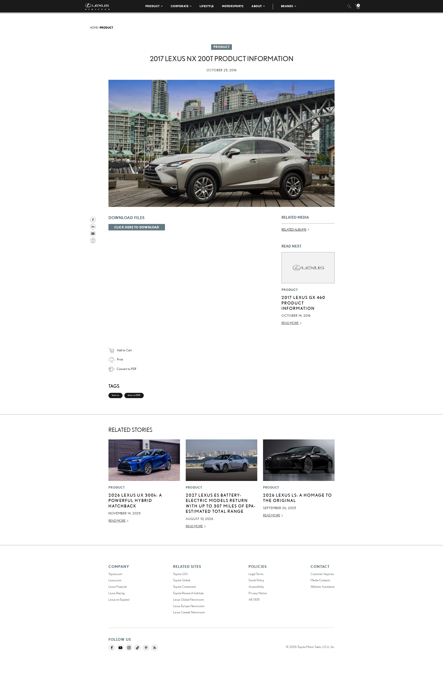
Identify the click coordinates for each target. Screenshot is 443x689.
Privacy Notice (257, 593)
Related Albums (293, 229)
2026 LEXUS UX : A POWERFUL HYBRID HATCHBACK (135, 500)
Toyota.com (115, 574)
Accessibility (256, 586)
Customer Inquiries (322, 574)
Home (94, 27)
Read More (290, 323)
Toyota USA (180, 574)
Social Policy (256, 580)
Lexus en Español (118, 599)
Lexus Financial (117, 586)
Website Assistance (323, 586)
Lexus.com (114, 580)
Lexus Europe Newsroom (188, 606)
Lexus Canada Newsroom (189, 612)
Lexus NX (115, 395)
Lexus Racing (116, 593)
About (256, 6)
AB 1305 (254, 599)
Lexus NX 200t (134, 395)
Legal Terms (255, 574)
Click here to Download (136, 227)
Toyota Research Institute (188, 593)
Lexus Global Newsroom (188, 599)
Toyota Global (181, 580)
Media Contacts (320, 580)
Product (152, 6)
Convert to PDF (126, 369)
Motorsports (233, 6)
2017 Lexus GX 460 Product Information (303, 302)
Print (120, 359)
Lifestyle (207, 6)
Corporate (180, 6)
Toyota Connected (184, 586)
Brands (287, 6)
